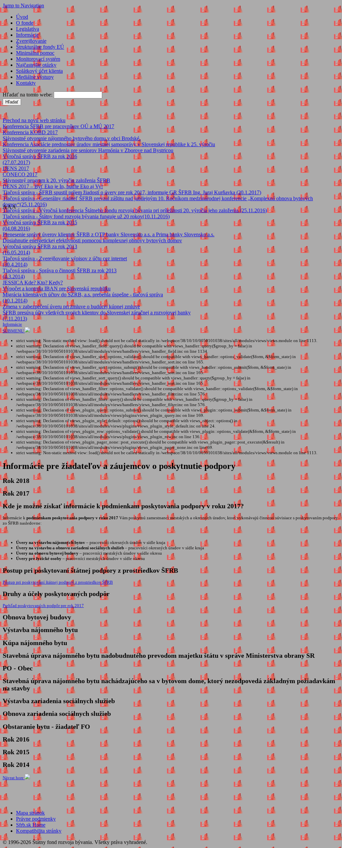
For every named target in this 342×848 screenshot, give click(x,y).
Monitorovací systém (38, 59)
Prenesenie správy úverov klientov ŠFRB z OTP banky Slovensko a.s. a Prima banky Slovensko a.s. (108, 234)
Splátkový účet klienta (39, 71)
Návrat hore (14, 777)
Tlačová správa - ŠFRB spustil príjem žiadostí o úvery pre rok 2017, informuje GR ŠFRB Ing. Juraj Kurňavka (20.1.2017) (132, 192)
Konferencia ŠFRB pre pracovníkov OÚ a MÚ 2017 (58, 126)
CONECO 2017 (20, 174)
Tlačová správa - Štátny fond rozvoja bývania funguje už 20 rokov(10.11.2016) (86, 216)
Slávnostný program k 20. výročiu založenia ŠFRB (56, 180)
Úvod (22, 17)
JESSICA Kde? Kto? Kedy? (33, 282)
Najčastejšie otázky (36, 65)
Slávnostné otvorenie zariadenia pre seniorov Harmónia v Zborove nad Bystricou (88, 150)
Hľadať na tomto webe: (28, 94)
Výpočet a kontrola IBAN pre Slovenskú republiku (57, 288)
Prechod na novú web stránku (34, 120)
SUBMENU (14, 330)
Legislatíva (27, 29)
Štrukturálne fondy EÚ (40, 47)
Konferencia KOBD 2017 (30, 132)
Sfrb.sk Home (30, 825)
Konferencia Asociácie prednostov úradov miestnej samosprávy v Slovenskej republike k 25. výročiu (109, 144)
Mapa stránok (30, 813)
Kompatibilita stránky (38, 831)
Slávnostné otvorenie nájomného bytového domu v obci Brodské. (72, 138)
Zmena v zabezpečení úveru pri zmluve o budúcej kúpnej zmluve (71, 306)
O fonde (24, 23)
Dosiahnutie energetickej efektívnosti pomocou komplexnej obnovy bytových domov (92, 240)
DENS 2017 (16, 168)
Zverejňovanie (31, 41)
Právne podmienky (36, 819)
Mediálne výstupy (35, 77)
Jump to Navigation (23, 5)
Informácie (27, 35)
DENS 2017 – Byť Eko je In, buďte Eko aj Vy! (53, 186)
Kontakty (26, 83)
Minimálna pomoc (35, 53)
